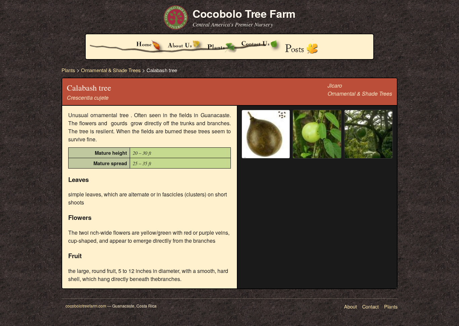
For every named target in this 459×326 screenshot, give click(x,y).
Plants (68, 70)
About (350, 306)
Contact (370, 306)
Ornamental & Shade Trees (111, 70)
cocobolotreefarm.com (86, 306)
